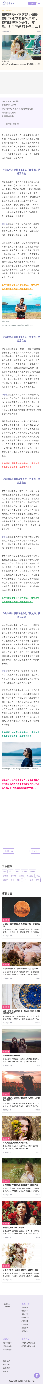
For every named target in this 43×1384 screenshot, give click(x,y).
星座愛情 (30, 876)
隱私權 (5, 1371)
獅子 (19, 880)
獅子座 (5, 394)
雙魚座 (5, 671)
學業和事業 (7, 1346)
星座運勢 (6, 920)
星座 (17, 871)
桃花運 (24, 871)
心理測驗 (25, 1324)
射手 (25, 880)
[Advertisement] (21, 83)
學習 (4, 871)
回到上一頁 (8, 851)
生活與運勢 (7, 1350)
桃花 (38, 876)
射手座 (5, 537)
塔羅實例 (25, 1311)
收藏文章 (35, 851)
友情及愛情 (7, 1343)
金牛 (12, 880)
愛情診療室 (26, 1318)
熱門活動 (25, 1331)
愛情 (11, 871)
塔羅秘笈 (25, 1307)
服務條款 (6, 1368)
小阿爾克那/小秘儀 (28, 1346)
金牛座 (5, 223)
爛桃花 (5, 880)
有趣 (37, 880)
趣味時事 (25, 1314)
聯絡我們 (6, 1364)
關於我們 (6, 1361)
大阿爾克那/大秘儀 (28, 1343)
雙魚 (31, 880)
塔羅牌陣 (25, 1321)
